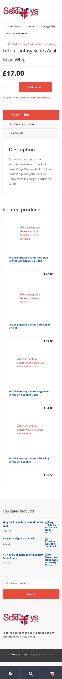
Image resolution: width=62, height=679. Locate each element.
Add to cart (35, 87)
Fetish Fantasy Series (40, 97)
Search (31, 594)
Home (30, 26)
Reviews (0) (16, 133)
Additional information (22, 124)
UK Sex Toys (13, 26)
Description (19, 115)
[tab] (30, 115)
